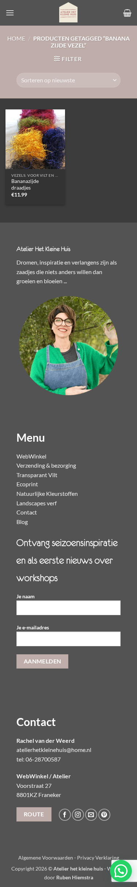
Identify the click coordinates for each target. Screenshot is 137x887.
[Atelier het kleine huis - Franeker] (68, 13)
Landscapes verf (36, 502)
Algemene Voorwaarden (45, 857)
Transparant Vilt (36, 474)
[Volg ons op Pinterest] (104, 815)
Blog (22, 521)
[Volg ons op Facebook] (65, 815)
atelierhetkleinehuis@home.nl (53, 749)
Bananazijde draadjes (25, 184)
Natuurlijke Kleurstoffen (47, 493)
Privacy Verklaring (98, 857)
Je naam (25, 596)
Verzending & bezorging (46, 465)
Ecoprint (27, 483)
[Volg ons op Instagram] (78, 815)
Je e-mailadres (32, 627)
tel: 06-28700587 (38, 759)
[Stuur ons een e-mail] (91, 815)
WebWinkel (31, 456)
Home (16, 38)
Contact (26, 512)
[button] (9, 13)
